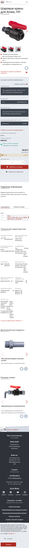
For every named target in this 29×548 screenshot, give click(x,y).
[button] (27, 31)
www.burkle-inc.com (14, 462)
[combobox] (14, 91)
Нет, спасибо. (8, 538)
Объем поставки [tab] (19, 207)
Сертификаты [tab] (5, 207)
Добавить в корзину (16, 167)
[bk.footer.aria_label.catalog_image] (3, 429)
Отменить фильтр (20, 84)
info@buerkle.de (16, 478)
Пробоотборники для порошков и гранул (14, 510)
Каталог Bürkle (13, 429)
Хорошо (8, 544)
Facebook (11, 494)
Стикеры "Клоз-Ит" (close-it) (14, 519)
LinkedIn (3, 494)
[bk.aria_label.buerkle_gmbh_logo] (2, 2)
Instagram (25, 494)
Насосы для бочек (14, 516)
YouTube (17, 494)
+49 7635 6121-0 (15, 476)
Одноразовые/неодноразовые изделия (15, 513)
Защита (11, 533)
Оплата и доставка (14, 506)
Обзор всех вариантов (15, 172)
